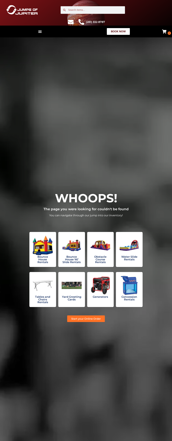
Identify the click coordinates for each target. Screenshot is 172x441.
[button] (40, 31)
